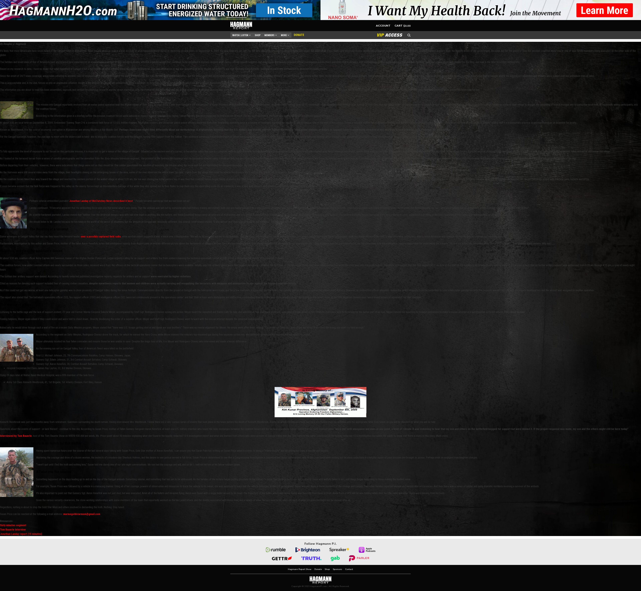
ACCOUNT (383, 26)
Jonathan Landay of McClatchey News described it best (101, 201)
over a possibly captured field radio (101, 236)
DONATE (299, 35)
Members (269, 35)
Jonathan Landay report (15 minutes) (21, 534)
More (284, 35)
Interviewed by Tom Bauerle (16, 435)
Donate (318, 569)
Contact (349, 569)
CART (399, 26)
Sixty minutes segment (13, 525)
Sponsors (337, 569)
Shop (257, 35)
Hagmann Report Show (299, 569)
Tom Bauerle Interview (13, 529)
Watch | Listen (240, 35)
